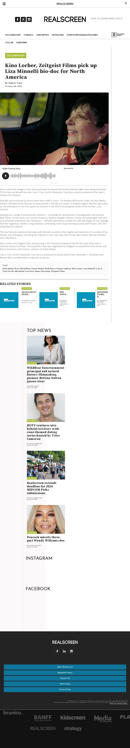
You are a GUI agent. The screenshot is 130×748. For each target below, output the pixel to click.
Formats (28, 35)
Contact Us (65, 678)
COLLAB (9, 43)
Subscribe (108, 19)
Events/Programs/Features (82, 35)
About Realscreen (65, 667)
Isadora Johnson (63, 269)
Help (119, 19)
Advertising (65, 684)
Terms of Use (65, 689)
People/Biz (58, 35)
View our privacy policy (118, 704)
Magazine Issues (65, 673)
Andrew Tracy (15, 83)
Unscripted (42, 35)
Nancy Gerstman (42, 271)
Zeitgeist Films (58, 271)
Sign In (95, 19)
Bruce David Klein (22, 269)
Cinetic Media (37, 269)
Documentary (13, 35)
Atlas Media (8, 269)
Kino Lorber (77, 269)
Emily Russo (50, 269)
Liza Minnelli (89, 269)
